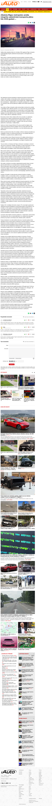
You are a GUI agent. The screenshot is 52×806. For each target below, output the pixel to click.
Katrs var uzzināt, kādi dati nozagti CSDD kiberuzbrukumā (17, 399)
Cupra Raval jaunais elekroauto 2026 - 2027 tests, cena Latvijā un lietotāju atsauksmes (9, 657)
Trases (30, 794)
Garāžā (40, 777)
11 (1, 400)
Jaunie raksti (23, 718)
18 (15, 19)
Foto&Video (20, 793)
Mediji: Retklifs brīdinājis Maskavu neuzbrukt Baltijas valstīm (25, 514)
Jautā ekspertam (22, 804)
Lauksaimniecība (31, 779)
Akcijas (40, 798)
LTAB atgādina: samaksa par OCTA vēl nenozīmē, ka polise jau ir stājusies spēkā (29, 400)
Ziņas (30, 770)
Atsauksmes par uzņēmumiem (33, 801)
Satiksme (40, 776)
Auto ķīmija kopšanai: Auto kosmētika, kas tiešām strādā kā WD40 (9, 690)
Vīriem (40, 770)
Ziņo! (22, 1)
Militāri (40, 779)
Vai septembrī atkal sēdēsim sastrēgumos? (6, 399)
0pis (4, 327)
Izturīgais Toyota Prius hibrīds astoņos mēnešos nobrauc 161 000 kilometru (28, 721)
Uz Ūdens (30, 777)
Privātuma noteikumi (5, 778)
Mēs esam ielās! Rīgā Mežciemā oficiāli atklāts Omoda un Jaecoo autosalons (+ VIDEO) (26, 588)
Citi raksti (4, 372)
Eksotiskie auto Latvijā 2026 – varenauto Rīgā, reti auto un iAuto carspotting (9, 683)
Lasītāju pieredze (32, 798)
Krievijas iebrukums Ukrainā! (9, 655)
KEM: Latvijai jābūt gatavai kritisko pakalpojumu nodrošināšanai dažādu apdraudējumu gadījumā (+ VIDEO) (26, 387)
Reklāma (25, 1)
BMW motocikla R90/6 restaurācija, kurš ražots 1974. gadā (9, 699)
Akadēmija (40, 775)
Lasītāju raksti (31, 802)
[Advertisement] (26, 87)
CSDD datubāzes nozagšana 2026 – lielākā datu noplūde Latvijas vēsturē (9, 695)
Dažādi (20, 796)
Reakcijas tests (41, 783)
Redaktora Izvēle (31, 783)
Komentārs (6, 348)
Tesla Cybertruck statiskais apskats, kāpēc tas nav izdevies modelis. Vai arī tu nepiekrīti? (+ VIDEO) (15, 496)
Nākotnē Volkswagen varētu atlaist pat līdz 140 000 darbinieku (9, 588)
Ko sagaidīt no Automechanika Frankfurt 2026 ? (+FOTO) (24, 649)
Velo (29, 776)
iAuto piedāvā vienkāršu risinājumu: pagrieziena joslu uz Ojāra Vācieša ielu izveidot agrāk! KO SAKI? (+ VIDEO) (16, 615)
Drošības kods (5, 361)
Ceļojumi (40, 778)
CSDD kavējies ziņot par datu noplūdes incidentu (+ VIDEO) (24, 635)
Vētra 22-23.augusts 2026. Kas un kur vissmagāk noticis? (9, 678)
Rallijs (30, 786)
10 (1, 453)
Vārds (7, 345)
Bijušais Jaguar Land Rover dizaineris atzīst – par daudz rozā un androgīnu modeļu (9, 649)
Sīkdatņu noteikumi (13, 778)
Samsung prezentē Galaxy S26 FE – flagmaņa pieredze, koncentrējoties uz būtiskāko (28, 709)
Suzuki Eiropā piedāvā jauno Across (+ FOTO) (27, 688)
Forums (20, 798)
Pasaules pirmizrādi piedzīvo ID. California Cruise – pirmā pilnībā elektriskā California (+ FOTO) (28, 671)
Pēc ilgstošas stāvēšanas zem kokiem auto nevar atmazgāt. (9, 701)
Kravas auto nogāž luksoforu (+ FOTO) (9, 386)
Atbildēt (33, 327)
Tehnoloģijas (21, 784)
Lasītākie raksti (24, 653)
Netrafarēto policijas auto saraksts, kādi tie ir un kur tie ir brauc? (9, 670)
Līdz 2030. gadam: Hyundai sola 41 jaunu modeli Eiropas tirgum (25, 453)
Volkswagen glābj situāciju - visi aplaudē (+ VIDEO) (25, 574)
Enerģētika (20, 786)
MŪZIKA (5, 668)
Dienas (29, 655)
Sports (30, 784)
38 (21, 497)
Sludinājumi (21, 770)
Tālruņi (20, 787)
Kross (30, 787)
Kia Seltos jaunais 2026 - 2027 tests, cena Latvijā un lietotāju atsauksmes (9, 661)
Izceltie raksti (5, 407)
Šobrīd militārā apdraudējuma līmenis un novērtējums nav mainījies (9, 514)
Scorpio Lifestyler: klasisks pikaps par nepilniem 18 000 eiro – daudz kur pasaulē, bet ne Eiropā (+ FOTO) (9, 468)
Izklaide (30, 774)
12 (15, 469)
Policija (40, 774)
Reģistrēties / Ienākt (47, 1)
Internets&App (21, 791)
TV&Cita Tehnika (21, 794)
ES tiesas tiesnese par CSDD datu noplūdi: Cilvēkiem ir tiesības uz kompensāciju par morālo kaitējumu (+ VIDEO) (17, 555)
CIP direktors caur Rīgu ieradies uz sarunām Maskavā (8, 635)
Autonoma (20, 774)
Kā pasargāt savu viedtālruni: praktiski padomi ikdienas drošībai (27, 764)
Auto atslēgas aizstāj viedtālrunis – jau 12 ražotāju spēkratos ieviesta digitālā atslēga (27, 737)
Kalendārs (30, 795)
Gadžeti (20, 795)
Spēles (20, 792)
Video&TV (41, 784)
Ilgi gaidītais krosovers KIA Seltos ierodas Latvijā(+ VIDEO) (8, 528)
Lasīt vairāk (30, 438)
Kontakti (29, 1)
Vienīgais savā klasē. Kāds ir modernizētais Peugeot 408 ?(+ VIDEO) (26, 528)
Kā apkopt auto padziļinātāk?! (8, 674)
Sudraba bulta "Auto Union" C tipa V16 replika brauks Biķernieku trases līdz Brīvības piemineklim (9, 703)
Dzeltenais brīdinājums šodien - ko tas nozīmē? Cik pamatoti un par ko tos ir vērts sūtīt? (9, 686)
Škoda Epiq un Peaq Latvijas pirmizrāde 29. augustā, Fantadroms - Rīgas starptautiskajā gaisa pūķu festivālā (27, 703)
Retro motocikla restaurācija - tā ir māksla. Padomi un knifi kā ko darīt (9, 692)
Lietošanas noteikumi (5, 776)
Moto (29, 775)
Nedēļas (33, 655)
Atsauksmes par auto (32, 800)
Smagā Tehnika (31, 778)
